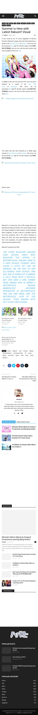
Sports (17, 355)
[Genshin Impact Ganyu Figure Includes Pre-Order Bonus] (6, 438)
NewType (23, 153)
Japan (18, 23)
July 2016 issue (14, 43)
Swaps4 (5, 35)
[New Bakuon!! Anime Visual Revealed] (9, 311)
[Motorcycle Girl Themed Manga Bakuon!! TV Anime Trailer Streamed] (9, 330)
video (26, 355)
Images (11, 23)
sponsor (8, 25)
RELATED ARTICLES (8, 422)
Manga (31, 351)
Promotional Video (18, 353)
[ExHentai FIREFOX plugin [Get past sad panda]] (6, 668)
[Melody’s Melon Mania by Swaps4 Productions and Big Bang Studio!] (6, 429)
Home (3, 20)
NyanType (14, 86)
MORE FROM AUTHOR (23, 422)
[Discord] (19, 413)
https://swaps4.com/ (19, 401)
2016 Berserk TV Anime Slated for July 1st (9, 378)
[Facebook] (15, 413)
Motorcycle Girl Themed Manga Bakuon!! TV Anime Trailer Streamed (9, 339)
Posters (3, 25)
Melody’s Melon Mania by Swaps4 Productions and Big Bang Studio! (16, 538)
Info (15, 23)
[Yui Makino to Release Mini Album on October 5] (6, 447)
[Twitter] (22, 413)
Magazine (23, 23)
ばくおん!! (5, 357)
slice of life (11, 355)
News (33, 23)
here (12, 46)
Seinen (4, 355)
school (29, 353)
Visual (31, 355)
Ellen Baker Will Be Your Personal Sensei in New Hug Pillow (27, 379)
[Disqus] (19, 481)
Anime (8, 20)
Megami (28, 23)
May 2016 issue (13, 153)
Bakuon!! (15, 351)
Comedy (25, 351)
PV (25, 353)
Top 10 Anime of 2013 (19, 657)
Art (7, 23)
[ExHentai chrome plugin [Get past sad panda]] (6, 650)
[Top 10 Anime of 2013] (6, 659)
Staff (22, 355)
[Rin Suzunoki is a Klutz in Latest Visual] (25, 311)
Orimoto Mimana (7, 353)
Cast (20, 351)
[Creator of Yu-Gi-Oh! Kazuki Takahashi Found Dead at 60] (6, 583)
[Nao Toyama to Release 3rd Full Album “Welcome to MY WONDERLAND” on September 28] (6, 574)
